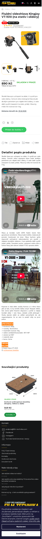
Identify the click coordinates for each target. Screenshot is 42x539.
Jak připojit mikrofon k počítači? (12, 487)
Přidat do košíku (13, 130)
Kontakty (5, 456)
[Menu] (38, 3)
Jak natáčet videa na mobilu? (12, 473)
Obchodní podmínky (9, 453)
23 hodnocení (18, 25)
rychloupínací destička (11, 350)
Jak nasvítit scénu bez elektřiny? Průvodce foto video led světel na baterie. (20, 480)
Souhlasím (21, 534)
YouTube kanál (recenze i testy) (17, 439)
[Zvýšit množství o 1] (12, 123)
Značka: (17, 27)
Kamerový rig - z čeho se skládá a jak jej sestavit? (18, 492)
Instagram (9, 435)
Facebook (9, 432)
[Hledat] (27, 3)
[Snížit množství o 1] (3, 123)
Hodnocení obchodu (9, 459)
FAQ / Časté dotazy (8, 451)
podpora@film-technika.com (16, 429)
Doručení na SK (7, 462)
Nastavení (21, 527)
